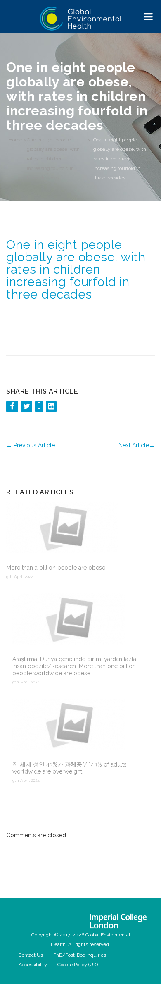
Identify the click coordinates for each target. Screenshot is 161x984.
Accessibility (33, 964)
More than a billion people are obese (55, 567)
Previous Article (30, 445)
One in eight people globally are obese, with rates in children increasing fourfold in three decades (53, 159)
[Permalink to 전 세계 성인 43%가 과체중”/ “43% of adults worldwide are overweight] (83, 725)
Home (15, 140)
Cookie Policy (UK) (77, 964)
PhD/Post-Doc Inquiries (79, 955)
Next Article (136, 445)
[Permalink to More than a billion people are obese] (77, 528)
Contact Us (31, 955)
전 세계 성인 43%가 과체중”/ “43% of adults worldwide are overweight (69, 768)
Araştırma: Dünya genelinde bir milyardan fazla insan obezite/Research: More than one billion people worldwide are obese (74, 666)
